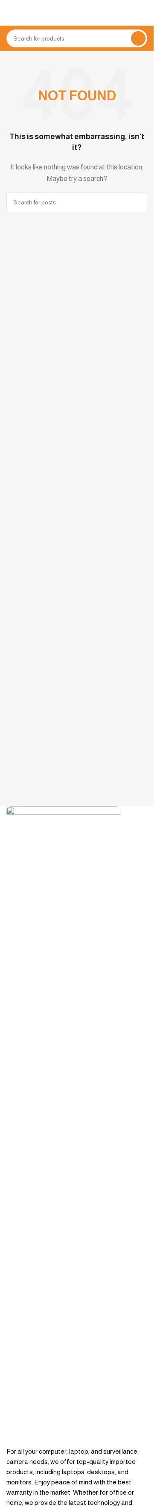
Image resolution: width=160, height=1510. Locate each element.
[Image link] (63, 1125)
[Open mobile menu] (9, 12)
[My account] (143, 12)
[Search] (138, 38)
